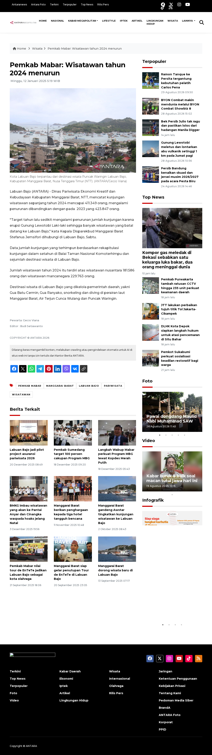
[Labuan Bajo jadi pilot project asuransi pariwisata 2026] (29, 433)
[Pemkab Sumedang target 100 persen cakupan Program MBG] (73, 433)
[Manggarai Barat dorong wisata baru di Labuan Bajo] (117, 549)
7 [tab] (185, 489)
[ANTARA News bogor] (23, 22)
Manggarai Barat (60, 385)
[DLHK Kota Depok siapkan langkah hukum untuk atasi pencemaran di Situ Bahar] (150, 332)
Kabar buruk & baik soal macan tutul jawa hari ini (172, 478)
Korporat (166, 722)
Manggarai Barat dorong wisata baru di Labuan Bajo (115, 570)
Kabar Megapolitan (82, 20)
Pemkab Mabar (29, 385)
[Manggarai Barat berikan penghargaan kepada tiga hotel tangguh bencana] (73, 489)
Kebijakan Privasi (172, 686)
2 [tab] (166, 435)
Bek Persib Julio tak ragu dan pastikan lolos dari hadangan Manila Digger (180, 126)
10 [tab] (172, 494)
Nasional (57, 20)
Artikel (137, 20)
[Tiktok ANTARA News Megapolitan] (163, 7)
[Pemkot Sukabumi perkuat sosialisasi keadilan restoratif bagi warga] (150, 358)
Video (148, 440)
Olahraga (116, 686)
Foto (147, 381)
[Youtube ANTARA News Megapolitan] (187, 4)
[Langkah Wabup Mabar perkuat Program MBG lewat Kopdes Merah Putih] (117, 433)
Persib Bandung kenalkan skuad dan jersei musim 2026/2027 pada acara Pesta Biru (180, 174)
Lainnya (187, 20)
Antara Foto (38, 4)
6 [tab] (178, 489)
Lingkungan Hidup (155, 22)
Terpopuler (70, 4)
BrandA (164, 708)
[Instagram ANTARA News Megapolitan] (179, 4)
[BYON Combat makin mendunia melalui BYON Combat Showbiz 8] (150, 106)
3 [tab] (172, 435)
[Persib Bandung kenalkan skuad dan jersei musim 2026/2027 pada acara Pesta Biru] (150, 174)
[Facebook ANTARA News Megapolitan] (163, 4)
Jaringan (165, 671)
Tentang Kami (170, 693)
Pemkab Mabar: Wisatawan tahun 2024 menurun (85, 48)
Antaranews (19, 4)
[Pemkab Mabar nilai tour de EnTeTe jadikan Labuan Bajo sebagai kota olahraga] (29, 549)
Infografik (153, 500)
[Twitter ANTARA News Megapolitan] (171, 4)
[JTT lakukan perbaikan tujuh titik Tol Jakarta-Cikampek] (150, 311)
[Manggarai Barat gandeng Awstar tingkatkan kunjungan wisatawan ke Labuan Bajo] (117, 489)
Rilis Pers (103, 4)
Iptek (124, 20)
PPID (162, 729)
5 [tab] (185, 435)
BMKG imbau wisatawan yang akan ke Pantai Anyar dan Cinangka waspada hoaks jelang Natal (28, 514)
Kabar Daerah (70, 671)
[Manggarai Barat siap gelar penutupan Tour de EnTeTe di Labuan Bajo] (73, 549)
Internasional (119, 678)
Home (43, 20)
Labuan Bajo (89, 385)
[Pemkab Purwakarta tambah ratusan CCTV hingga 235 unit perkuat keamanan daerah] (150, 285)
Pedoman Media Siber (176, 700)
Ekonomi (66, 678)
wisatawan (21, 394)
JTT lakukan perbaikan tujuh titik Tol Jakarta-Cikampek (179, 309)
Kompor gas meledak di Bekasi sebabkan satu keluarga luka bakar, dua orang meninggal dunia (167, 259)
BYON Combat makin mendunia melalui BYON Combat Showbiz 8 (180, 104)
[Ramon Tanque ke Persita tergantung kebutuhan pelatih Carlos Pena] (150, 80)
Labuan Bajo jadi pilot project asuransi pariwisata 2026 (27, 454)
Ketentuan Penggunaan (178, 678)
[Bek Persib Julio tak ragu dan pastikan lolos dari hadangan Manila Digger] (150, 127)
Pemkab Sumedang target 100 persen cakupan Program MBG (72, 454)
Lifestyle (109, 20)
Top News (87, 4)
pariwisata (113, 385)
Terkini (54, 4)
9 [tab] (197, 489)
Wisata (172, 20)
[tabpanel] (172, 412)
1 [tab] (160, 435)
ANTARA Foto (170, 715)
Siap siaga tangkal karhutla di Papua (165, 608)
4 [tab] (178, 435)
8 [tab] (191, 489)
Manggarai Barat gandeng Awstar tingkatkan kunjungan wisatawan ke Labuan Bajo (115, 514)
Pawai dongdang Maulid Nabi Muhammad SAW (171, 419)
